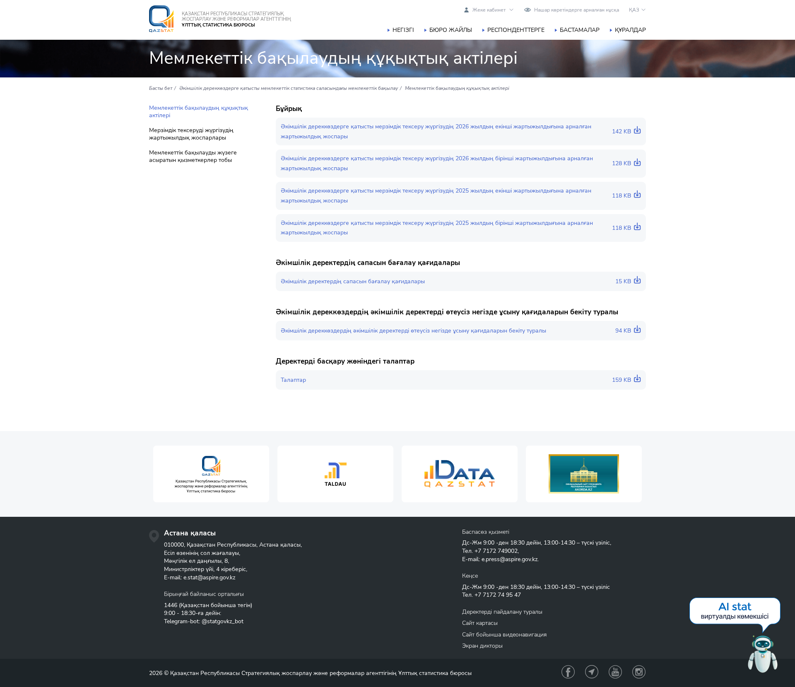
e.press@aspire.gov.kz (509, 559)
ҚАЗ (634, 10)
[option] (211, 474)
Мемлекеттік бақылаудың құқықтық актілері (198, 111)
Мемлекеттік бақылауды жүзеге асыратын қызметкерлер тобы (193, 156)
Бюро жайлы (450, 30)
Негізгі (403, 30)
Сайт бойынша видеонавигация (504, 635)
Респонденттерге (515, 30)
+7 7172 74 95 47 (498, 595)
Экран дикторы (482, 646)
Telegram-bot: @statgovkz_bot (203, 621)
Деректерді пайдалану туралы (502, 612)
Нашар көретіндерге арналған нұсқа (576, 10)
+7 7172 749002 (496, 551)
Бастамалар (580, 30)
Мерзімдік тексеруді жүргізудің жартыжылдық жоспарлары (191, 134)
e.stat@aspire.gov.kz (209, 577)
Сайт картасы (480, 623)
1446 (170, 605)
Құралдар (630, 30)
